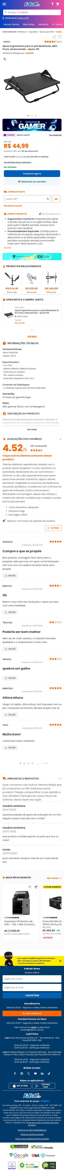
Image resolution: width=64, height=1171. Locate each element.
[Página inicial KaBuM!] (32, 4)
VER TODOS (53, 878)
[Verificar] (19, 1146)
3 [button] (28, 763)
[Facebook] (15, 1073)
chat (33, 1027)
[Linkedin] (42, 1073)
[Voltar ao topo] (32, 1095)
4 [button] (32, 763)
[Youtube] (35, 1073)
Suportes (34, 32)
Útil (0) (11, 575)
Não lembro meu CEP (13, 206)
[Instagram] (22, 1073)
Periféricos (22, 32)
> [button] (43, 763)
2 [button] (24, 763)
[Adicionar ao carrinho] (36, 887)
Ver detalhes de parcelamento (17, 162)
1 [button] (20, 763)
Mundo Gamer (11, 24)
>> (46, 763)
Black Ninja (28, 24)
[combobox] (32, 12)
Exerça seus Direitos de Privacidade (32, 1139)
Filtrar (55, 528)
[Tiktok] (49, 1073)
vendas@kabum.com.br (32, 1029)
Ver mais (7, 247)
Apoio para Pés (47, 32)
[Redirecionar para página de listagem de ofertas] (32, 125)
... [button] (38, 763)
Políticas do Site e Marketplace (32, 1130)
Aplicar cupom (23, 135)
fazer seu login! (31, 799)
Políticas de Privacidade (32, 1134)
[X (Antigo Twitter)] (28, 1073)
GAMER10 (11, 135)
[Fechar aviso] (60, 961)
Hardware (43, 24)
